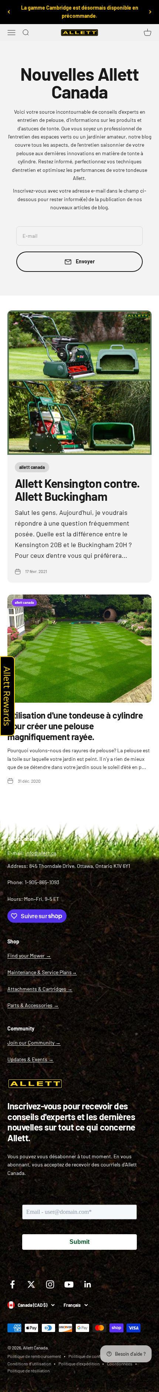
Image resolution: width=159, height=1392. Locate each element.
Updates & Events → (30, 1059)
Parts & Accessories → (33, 1005)
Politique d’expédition (78, 1363)
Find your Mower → (29, 955)
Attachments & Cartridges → (39, 989)
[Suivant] (150, 12)
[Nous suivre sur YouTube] (69, 1284)
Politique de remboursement (34, 1356)
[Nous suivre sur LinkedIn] (88, 1284)
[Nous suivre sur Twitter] (31, 1284)
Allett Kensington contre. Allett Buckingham (77, 489)
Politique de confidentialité (93, 1356)
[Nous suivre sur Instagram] (50, 1284)
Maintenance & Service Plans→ (42, 972)
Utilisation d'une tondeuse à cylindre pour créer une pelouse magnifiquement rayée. (75, 726)
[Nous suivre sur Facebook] (12, 1284)
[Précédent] (8, 12)
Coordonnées (119, 1363)
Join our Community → (34, 1042)
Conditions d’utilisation (29, 1363)
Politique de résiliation (28, 1370)
